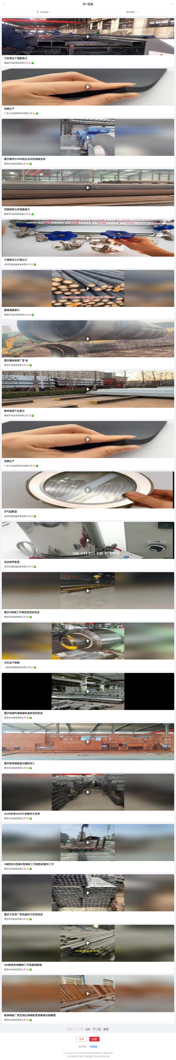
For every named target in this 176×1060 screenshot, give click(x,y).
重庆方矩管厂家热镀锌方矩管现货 (23, 914)
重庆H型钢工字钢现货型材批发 (22, 612)
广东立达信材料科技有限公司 (18, 113)
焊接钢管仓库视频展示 (17, 209)
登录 (81, 1039)
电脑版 (93, 1046)
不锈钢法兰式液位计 (15, 259)
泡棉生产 (9, 108)
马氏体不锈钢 (12, 662)
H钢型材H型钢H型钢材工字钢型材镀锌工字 (29, 864)
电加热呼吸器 (12, 562)
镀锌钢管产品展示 (14, 411)
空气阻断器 (10, 511)
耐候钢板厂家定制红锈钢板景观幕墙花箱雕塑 (30, 1015)
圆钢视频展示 (12, 310)
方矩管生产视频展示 (15, 58)
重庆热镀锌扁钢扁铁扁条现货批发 (23, 713)
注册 (94, 1039)
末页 (105, 1029)
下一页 (97, 1029)
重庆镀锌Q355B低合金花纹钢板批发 (25, 159)
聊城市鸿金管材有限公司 (16, 62)
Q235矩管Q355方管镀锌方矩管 (22, 813)
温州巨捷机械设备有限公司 (17, 264)
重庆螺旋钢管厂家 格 (16, 360)
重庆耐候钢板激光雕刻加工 (19, 763)
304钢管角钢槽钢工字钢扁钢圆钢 (23, 965)
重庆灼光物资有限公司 (15, 163)
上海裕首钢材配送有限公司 (17, 667)
